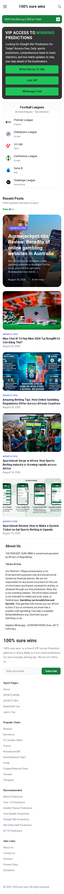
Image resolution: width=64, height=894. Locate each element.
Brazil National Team (14, 757)
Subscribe (51, 671)
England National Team (15, 768)
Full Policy (10, 629)
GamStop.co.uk (13, 618)
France (7, 745)
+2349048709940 (36, 625)
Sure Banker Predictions (16, 813)
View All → (8, 209)
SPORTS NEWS (11, 695)
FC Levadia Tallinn (13, 740)
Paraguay (8, 780)
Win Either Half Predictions (17, 825)
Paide (6, 763)
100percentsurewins (31, 571)
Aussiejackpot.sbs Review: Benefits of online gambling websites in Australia (30, 244)
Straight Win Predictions (16, 819)
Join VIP (32, 80)
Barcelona (8, 734)
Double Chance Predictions (17, 808)
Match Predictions (13, 796)
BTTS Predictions (12, 830)
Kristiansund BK (11, 751)
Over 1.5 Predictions (14, 802)
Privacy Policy (10, 864)
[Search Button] (59, 6)
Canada (7, 774)
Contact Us (9, 853)
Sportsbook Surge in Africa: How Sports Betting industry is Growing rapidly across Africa (29, 464)
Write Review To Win (32, 69)
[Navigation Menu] (5, 6)
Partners (8, 858)
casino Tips (9, 712)
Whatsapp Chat (32, 91)
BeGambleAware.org (16, 614)
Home (6, 689)
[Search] (59, 6)
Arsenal (7, 728)
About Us (8, 847)
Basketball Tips (11, 706)
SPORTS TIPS (18, 228)
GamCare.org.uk (38, 614)
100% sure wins (32, 6)
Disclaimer (9, 870)
